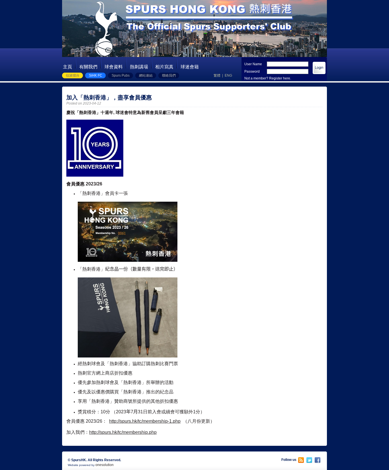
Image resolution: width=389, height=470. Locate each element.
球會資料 (114, 66)
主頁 (67, 66)
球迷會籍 (190, 66)
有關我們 (88, 66)
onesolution (104, 465)
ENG (228, 75)
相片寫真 (164, 66)
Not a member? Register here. (267, 78)
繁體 (217, 75)
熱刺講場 (139, 66)
